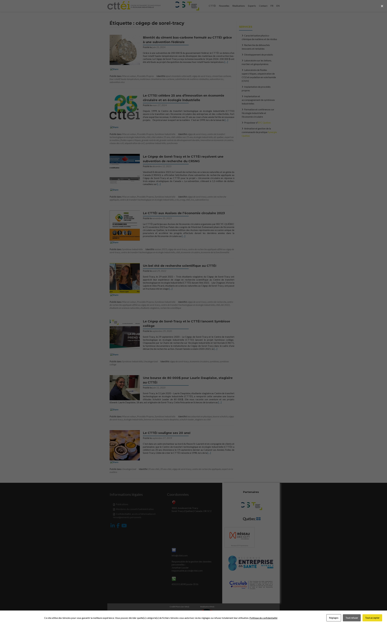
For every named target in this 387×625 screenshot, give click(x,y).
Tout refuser (351, 617)
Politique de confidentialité (263, 617)
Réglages (333, 617)
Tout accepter (372, 617)
